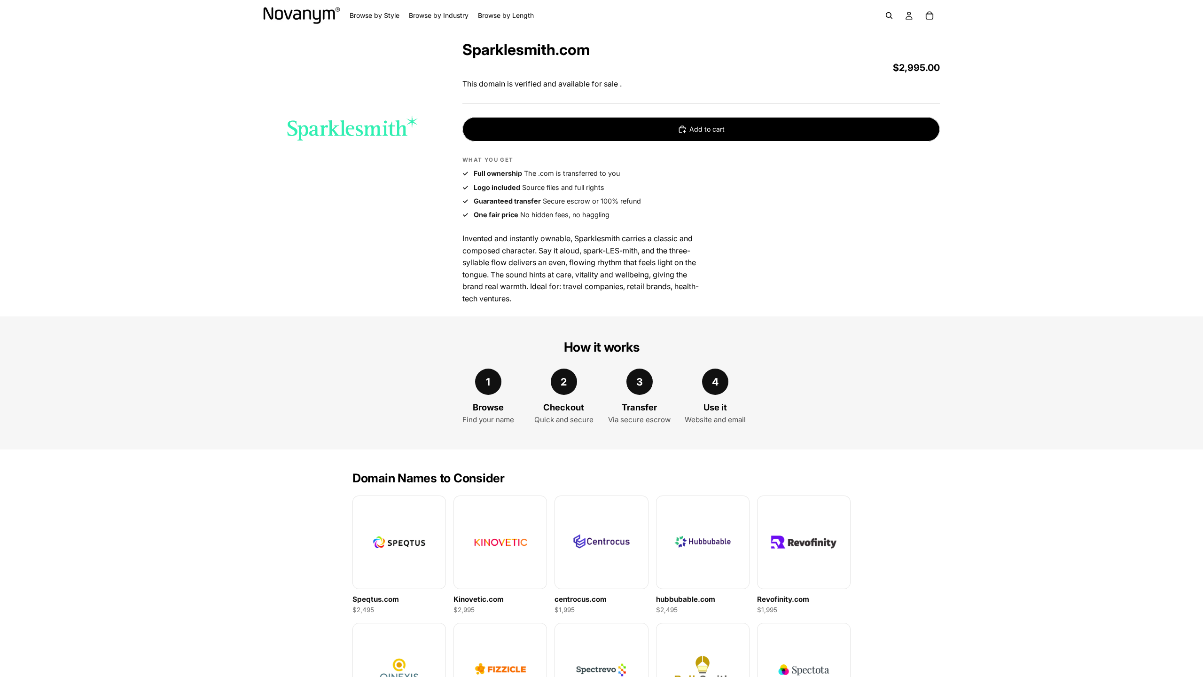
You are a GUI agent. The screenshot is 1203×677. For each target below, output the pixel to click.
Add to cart (707, 129)
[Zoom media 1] (351, 127)
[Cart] (929, 15)
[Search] (889, 15)
